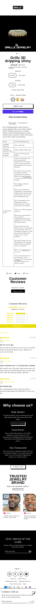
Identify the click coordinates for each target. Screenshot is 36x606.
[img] (4, 338)
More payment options (18, 117)
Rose (22, 99)
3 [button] (19, 53)
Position (18, 80)
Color (18, 95)
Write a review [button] (18, 326)
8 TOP (12, 85)
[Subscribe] (29, 551)
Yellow (18, 99)
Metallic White (13, 99)
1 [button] (16, 53)
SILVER (12, 75)
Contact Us (13, 578)
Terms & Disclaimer (15, 584)
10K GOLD (22, 75)
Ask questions (22, 123)
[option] (18, 34)
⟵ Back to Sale (18, 467)
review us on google (18, 423)
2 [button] (18, 53)
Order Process (22, 578)
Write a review (18, 291)
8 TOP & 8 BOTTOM (18, 90)
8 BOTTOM (21, 85)
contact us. (18, 259)
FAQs (24, 584)
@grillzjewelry (18, 489)
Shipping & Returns (24, 581)
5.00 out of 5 (23, 307)
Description (12, 123)
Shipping (11, 67)
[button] (10, 313)
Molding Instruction (11, 581)
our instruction (27, 176)
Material (18, 71)
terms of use (25, 249)
